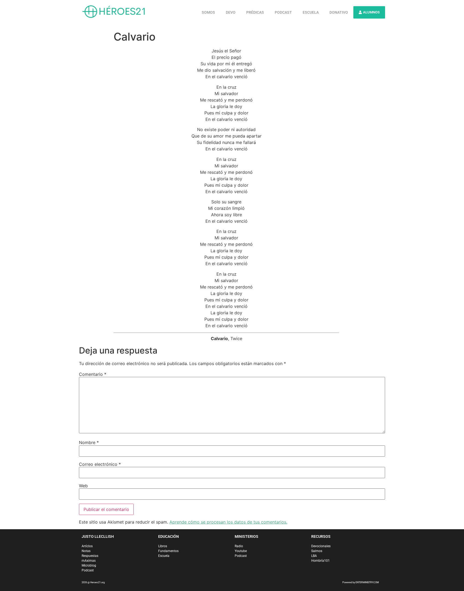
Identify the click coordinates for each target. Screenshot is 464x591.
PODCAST (283, 12)
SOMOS (208, 12)
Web (83, 486)
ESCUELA (311, 12)
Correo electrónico (100, 464)
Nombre (89, 442)
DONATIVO (338, 12)
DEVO (230, 12)
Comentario (92, 374)
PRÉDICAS (255, 12)
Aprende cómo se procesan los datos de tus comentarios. (228, 522)
